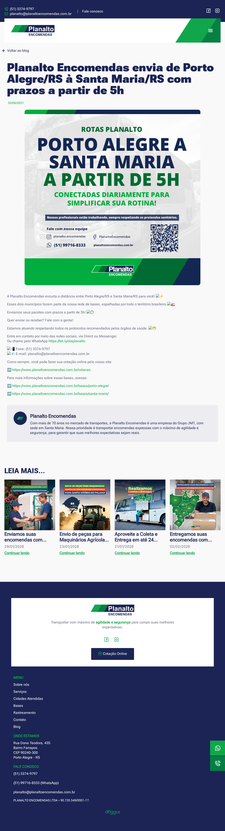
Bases (18, 706)
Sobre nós (21, 684)
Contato (19, 720)
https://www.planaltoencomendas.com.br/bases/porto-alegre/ (60, 386)
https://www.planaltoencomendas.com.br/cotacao (51, 370)
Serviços (20, 692)
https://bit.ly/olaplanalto (67, 341)
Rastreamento (24, 713)
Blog (16, 727)
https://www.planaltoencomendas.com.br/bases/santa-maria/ (60, 394)
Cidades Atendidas (28, 699)
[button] (210, 30)
